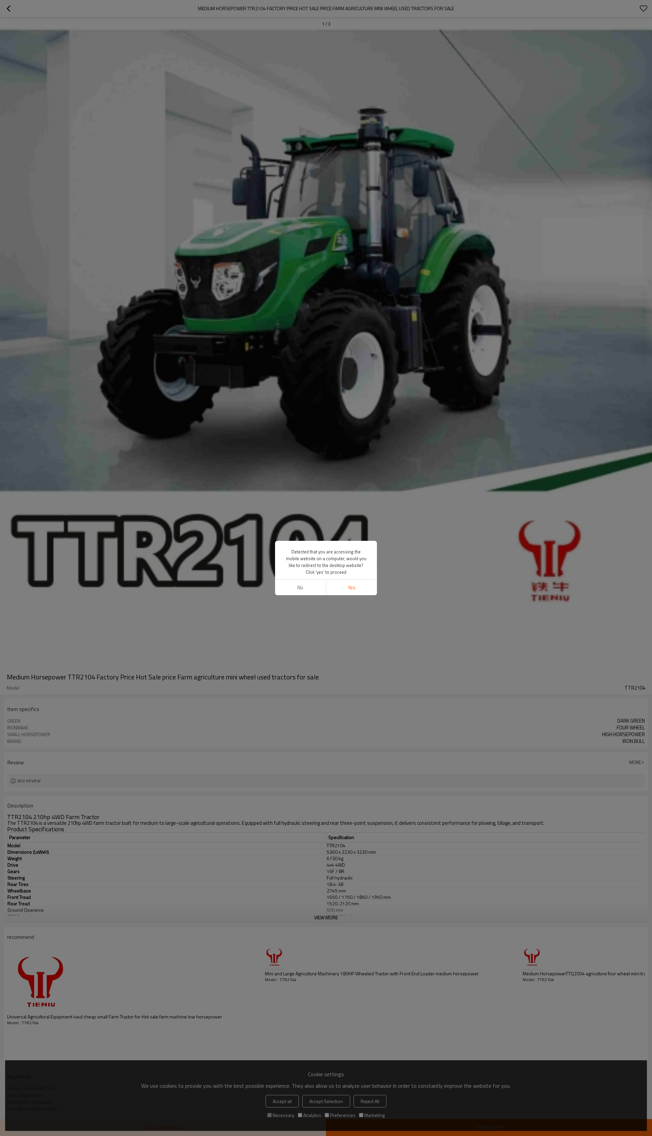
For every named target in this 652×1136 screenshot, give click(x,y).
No (300, 587)
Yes (352, 587)
